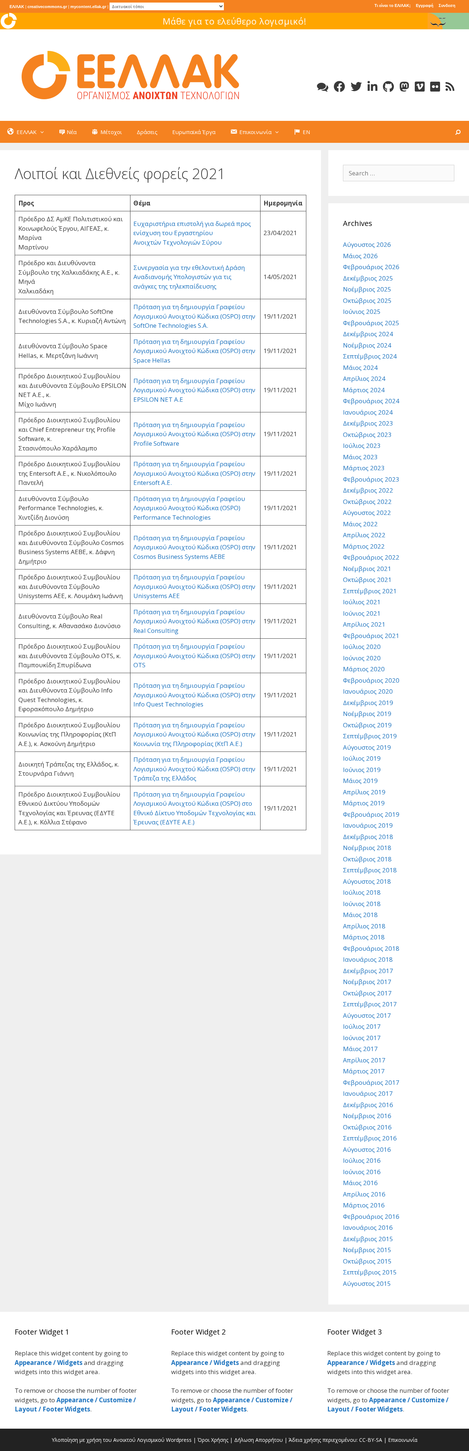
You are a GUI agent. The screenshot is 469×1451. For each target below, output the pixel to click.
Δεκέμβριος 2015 (368, 1239)
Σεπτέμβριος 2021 (370, 591)
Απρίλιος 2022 (364, 535)
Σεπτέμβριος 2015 (370, 1272)
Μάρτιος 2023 (364, 468)
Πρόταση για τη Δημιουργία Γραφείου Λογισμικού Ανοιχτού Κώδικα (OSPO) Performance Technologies (189, 508)
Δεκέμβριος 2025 (368, 278)
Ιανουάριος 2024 (368, 412)
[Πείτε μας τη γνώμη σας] (322, 86)
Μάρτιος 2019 (364, 803)
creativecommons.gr (47, 6)
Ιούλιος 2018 (362, 892)
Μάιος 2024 (360, 367)
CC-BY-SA (370, 1439)
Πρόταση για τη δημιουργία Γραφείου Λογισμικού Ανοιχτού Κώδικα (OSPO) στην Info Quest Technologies (194, 694)
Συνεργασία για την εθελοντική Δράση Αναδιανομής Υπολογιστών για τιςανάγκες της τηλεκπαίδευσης (189, 276)
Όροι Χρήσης (212, 1439)
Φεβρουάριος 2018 (371, 948)
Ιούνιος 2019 (362, 769)
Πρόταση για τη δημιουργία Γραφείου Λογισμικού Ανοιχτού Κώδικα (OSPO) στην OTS (194, 655)
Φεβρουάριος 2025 (371, 323)
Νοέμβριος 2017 (367, 981)
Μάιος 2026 (360, 256)
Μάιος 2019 (360, 780)
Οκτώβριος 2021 (367, 579)
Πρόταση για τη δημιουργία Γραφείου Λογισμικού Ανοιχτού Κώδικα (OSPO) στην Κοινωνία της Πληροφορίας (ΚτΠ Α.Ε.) (194, 734)
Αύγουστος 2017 (367, 1015)
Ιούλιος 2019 (362, 758)
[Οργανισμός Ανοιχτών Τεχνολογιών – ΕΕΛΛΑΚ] (130, 74)
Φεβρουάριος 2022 (371, 557)
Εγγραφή (424, 5)
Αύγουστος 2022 (367, 512)
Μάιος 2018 (360, 914)
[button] (44, 132)
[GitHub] (388, 86)
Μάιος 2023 (360, 457)
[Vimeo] (420, 86)
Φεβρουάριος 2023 (371, 479)
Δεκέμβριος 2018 (368, 836)
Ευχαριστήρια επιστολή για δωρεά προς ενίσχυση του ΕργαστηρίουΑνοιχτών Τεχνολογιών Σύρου (192, 232)
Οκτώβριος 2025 (367, 300)
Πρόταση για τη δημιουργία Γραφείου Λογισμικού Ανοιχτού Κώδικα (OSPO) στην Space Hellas (194, 350)
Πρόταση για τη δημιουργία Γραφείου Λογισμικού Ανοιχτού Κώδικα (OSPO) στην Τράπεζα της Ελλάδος (194, 768)
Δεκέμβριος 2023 (368, 423)
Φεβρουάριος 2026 (371, 267)
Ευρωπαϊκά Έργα (193, 132)
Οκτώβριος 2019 (367, 725)
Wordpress (179, 1439)
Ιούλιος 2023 (362, 445)
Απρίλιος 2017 (364, 1060)
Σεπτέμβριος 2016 (370, 1138)
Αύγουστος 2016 (367, 1149)
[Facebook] (339, 86)
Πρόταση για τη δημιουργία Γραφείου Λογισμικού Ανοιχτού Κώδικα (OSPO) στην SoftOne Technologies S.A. (194, 316)
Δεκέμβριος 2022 (368, 490)
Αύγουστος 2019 (367, 747)
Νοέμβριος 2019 (367, 713)
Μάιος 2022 (360, 524)
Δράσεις (147, 132)
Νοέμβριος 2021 (367, 568)
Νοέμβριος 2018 (367, 847)
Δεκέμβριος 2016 (368, 1105)
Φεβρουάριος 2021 (371, 635)
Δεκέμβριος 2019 (368, 702)
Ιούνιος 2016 (362, 1172)
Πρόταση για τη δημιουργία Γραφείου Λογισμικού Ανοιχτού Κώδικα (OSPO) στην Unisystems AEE (194, 586)
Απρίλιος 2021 (364, 624)
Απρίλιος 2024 (364, 378)
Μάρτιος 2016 (364, 1205)
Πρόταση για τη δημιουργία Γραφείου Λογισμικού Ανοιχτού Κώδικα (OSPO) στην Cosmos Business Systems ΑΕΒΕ (194, 547)
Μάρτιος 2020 (364, 669)
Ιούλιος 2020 (362, 646)
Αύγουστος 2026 (367, 244)
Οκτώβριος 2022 (367, 501)
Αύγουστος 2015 (367, 1283)
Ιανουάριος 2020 (368, 691)
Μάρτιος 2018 (364, 937)
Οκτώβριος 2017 (367, 993)
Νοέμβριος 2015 (367, 1250)
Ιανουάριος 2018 (368, 959)
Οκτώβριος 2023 (367, 434)
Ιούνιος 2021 (362, 613)
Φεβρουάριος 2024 (371, 401)
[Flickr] (435, 86)
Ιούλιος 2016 (362, 1160)
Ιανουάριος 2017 (368, 1093)
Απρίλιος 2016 (364, 1194)
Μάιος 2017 (360, 1048)
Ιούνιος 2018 (362, 903)
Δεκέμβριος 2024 (368, 334)
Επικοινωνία (402, 1439)
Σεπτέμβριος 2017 (370, 1004)
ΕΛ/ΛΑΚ (17, 6)
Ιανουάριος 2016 (368, 1227)
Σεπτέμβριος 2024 (370, 356)
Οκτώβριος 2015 (367, 1261)
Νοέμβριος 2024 (367, 345)
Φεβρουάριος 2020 (371, 680)
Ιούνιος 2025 (362, 311)
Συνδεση (447, 5)
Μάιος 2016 (360, 1183)
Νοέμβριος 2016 (367, 1116)
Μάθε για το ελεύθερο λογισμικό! (235, 21)
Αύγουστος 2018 (367, 881)
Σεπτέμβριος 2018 (370, 870)
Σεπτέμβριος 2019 (370, 736)
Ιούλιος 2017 (362, 1026)
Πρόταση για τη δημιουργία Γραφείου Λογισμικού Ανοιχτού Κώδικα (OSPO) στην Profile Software (194, 434)
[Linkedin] (372, 86)
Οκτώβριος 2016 (367, 1127)
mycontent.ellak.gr (88, 6)
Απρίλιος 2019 (364, 792)
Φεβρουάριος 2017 (371, 1082)
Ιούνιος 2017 (362, 1037)
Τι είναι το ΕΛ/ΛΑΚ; (392, 5)
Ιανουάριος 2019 (368, 825)
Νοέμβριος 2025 (367, 289)
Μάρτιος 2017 (364, 1071)
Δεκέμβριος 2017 (368, 970)
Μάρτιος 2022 (364, 546)
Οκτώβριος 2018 (367, 859)
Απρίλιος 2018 (364, 926)
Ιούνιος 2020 (362, 658)
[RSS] (450, 86)
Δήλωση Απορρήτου (258, 1439)
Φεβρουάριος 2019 (371, 814)
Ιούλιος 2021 (362, 602)
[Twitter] (356, 86)
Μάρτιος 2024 (364, 390)
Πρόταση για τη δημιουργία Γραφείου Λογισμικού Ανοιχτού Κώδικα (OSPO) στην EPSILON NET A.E (194, 390)
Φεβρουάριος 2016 (371, 1216)
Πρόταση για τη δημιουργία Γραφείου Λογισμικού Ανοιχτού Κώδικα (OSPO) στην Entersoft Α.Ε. (194, 473)
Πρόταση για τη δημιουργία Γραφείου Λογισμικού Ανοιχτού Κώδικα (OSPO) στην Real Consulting (194, 621)
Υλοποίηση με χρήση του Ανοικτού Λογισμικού (108, 1439)
